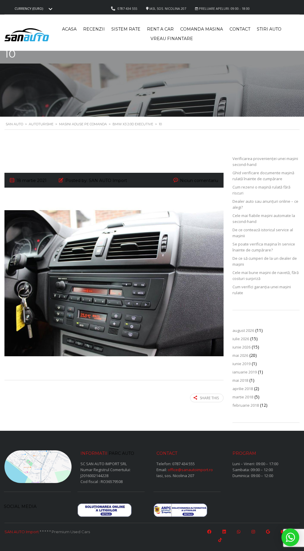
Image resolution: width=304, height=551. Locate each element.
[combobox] (32, 9)
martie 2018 (242, 397)
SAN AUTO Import (21, 531)
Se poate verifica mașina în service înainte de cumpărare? (263, 247)
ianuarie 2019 (244, 372)
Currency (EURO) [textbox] (29, 9)
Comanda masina (201, 29)
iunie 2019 (241, 363)
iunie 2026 (241, 347)
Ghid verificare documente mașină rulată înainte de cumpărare (263, 175)
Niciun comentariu (199, 180)
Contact (239, 29)
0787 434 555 (183, 463)
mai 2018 (240, 380)
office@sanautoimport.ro (190, 469)
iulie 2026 (240, 338)
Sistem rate (125, 29)
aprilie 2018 (242, 388)
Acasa (69, 29)
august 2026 (243, 330)
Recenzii (94, 29)
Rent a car (160, 29)
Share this (209, 397)
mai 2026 (240, 355)
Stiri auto (269, 29)
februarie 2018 (245, 405)
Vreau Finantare (172, 38)
